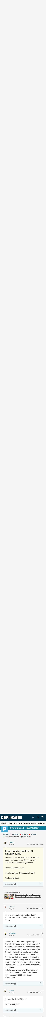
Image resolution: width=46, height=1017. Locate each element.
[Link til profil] (5, 842)
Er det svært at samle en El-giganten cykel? (18, 837)
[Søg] (38, 817)
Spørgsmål (15, 834)
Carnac (11, 842)
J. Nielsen (12, 933)
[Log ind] (33, 817)
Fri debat (33, 834)
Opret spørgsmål (17, 828)
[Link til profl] (5, 906)
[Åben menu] (42, 817)
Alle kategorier (32, 828)
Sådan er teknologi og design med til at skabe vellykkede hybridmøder (28, 896)
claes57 (11, 907)
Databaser (25, 834)
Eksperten (6, 834)
